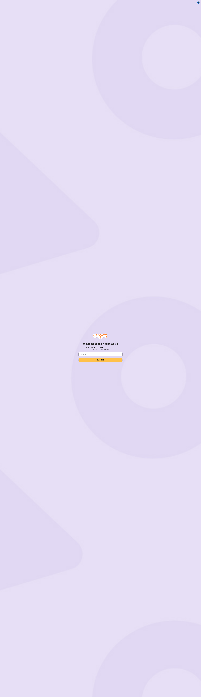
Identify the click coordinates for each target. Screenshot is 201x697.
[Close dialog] (198, 3)
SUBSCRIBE (100, 360)
